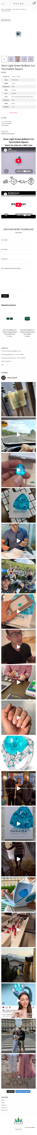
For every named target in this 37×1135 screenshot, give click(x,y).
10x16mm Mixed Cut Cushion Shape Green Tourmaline (27, 332)
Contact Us (4, 1107)
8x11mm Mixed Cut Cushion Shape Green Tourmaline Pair (9, 332)
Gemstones (8, 9)
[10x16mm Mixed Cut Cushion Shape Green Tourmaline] (27, 318)
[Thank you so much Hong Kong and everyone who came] (18, 611)
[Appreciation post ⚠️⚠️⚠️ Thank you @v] (18, 647)
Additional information (7, 133)
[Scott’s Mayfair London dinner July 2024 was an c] (18, 788)
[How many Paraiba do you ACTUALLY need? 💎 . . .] (18, 753)
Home (2, 9)
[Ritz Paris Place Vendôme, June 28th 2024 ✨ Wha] (18, 823)
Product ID (4, 259)
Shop (2, 1102)
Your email (4, 249)
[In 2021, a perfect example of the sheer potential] (18, 682)
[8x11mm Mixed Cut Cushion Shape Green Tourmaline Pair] (9, 318)
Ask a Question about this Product (11, 268)
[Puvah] (18, 3)
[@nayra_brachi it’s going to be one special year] (18, 1071)
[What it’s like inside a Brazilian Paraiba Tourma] (18, 859)
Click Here (18, 233)
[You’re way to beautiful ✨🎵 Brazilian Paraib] (18, 717)
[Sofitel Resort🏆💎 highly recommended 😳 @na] (18, 399)
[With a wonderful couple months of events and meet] (18, 505)
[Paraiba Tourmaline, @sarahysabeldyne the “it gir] (18, 1000)
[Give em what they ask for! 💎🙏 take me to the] (18, 470)
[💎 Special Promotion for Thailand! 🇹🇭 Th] (18, 541)
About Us (4, 1105)
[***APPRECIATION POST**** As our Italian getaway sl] (18, 965)
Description (4, 131)
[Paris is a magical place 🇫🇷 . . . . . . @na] (18, 930)
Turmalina (6, 125)
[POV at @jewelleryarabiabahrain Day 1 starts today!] (18, 434)
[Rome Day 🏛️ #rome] (18, 1036)
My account (4, 1110)
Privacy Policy (18, 1129)
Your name (4, 240)
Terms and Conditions (30, 1127)
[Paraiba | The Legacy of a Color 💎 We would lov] (18, 894)
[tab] (18, 131)
